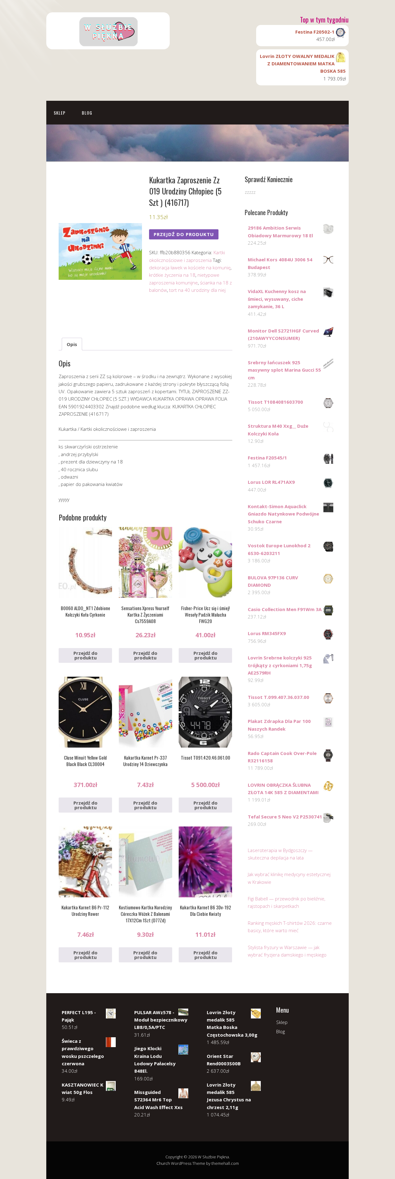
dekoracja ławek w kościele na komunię (190, 267)
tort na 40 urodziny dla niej (197, 290)
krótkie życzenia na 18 (172, 275)
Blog (87, 112)
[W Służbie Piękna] (108, 44)
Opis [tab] (72, 344)
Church (163, 1163)
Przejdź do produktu (184, 234)
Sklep (59, 112)
